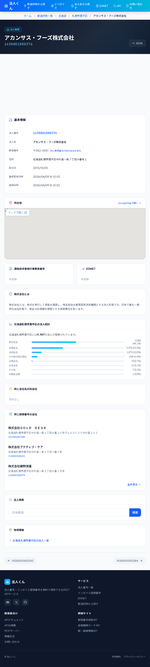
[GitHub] (25, 602)
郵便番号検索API (87, 619)
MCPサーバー (12, 630)
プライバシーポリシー (135, 656)
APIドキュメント (14, 619)
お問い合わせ (136, 5)
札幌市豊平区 (79, 15)
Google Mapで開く (128, 203)
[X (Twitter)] (16, 602)
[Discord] (7, 602)
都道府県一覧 (45, 15)
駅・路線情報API (87, 630)
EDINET (104, 5)
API (119, 5)
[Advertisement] (75, 81)
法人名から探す (82, 5)
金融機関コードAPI (89, 625)
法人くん (14, 5)
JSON (139, 43)
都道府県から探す (36, 5)
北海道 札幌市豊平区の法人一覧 (31, 540)
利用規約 (116, 656)
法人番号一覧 (85, 587)
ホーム (27, 15)
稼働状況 (9, 636)
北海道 (62, 15)
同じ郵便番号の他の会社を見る (65, 150)
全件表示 (133, 484)
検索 (135, 512)
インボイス (59, 5)
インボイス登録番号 (89, 592)
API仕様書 (10, 625)
